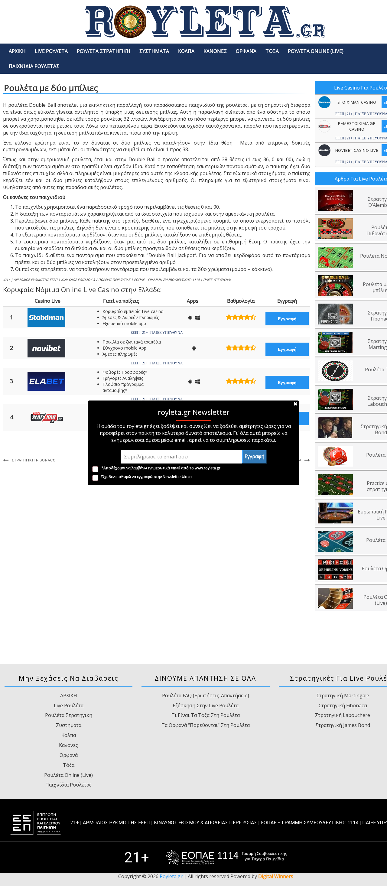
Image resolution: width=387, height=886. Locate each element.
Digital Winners (275, 876)
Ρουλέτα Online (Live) (315, 51)
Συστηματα (154, 51)
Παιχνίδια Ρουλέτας (34, 66)
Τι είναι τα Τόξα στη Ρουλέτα (205, 715)
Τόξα (272, 51)
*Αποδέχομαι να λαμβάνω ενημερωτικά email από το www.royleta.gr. (161, 468)
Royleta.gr (171, 876)
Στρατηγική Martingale (342, 695)
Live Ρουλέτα (51, 51)
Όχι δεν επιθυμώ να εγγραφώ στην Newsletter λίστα (146, 476)
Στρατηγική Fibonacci (34, 460)
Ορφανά (246, 51)
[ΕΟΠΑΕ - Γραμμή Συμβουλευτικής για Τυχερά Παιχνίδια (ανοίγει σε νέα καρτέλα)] (226, 857)
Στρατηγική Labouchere (342, 715)
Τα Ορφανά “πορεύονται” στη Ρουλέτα (205, 725)
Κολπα (186, 51)
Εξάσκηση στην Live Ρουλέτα (206, 705)
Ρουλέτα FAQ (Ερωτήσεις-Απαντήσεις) (205, 695)
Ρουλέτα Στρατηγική (103, 51)
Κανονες (215, 51)
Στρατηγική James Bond (342, 725)
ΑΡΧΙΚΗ (17, 51)
